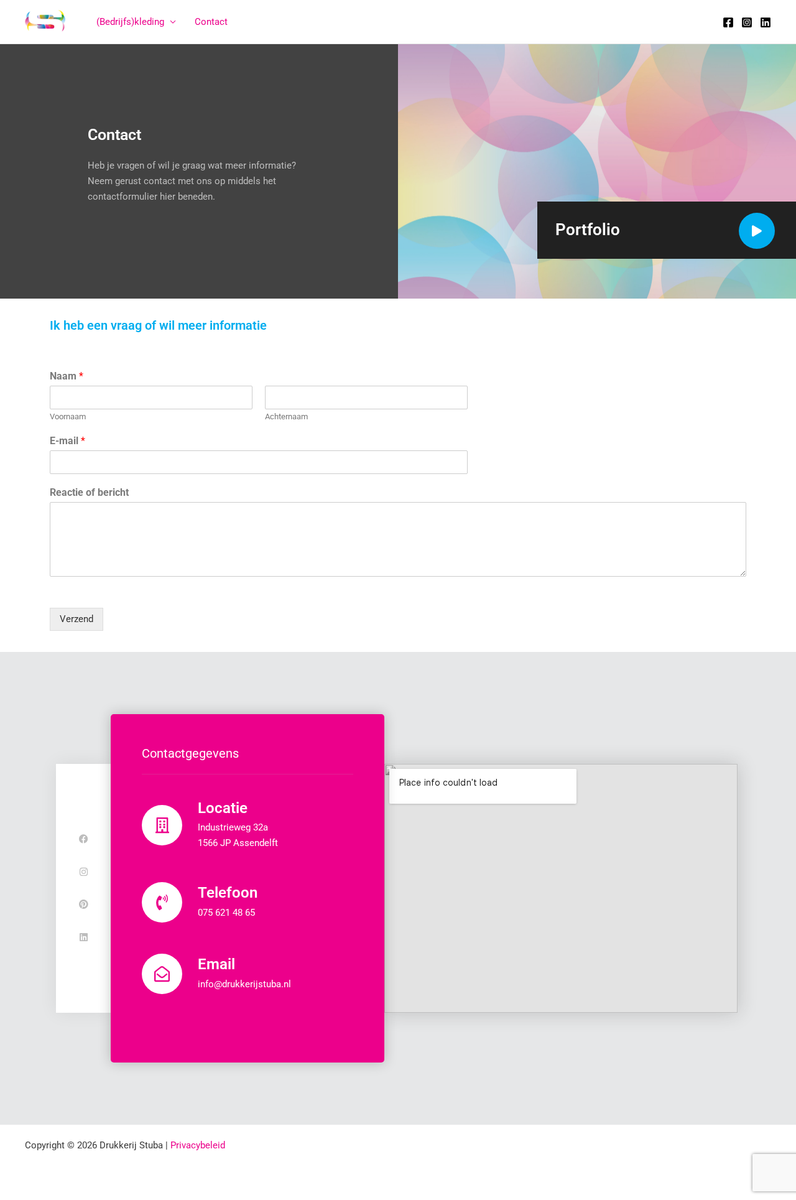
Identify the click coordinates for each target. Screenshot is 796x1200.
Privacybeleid (197, 1145)
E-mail (67, 441)
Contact (211, 21)
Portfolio (587, 229)
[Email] (162, 974)
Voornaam (68, 416)
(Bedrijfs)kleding (130, 21)
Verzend (76, 619)
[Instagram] (746, 22)
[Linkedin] (765, 22)
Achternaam (286, 416)
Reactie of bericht (89, 492)
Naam (66, 376)
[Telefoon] (162, 902)
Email (216, 964)
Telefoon (227, 892)
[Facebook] (728, 22)
